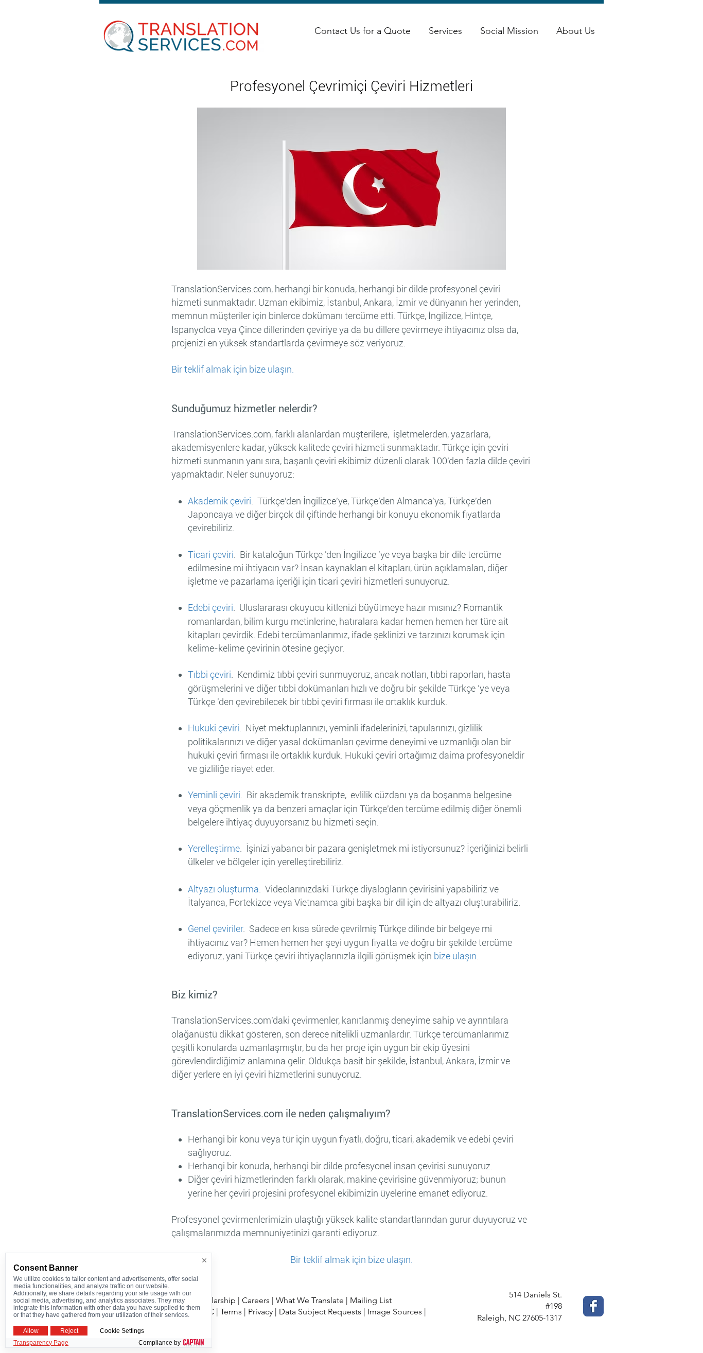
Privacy (260, 1311)
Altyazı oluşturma (223, 889)
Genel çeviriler (215, 928)
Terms (231, 1311)
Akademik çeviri (219, 501)
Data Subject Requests (320, 1311)
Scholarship (214, 1300)
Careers (256, 1300)
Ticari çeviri (211, 554)
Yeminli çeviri (214, 794)
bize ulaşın (455, 956)
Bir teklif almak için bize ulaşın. (232, 369)
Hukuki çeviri (213, 728)
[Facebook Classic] (593, 1306)
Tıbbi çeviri (209, 674)
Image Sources (394, 1311)
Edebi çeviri (210, 607)
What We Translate (310, 1300)
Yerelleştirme (214, 848)
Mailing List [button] (371, 1300)
